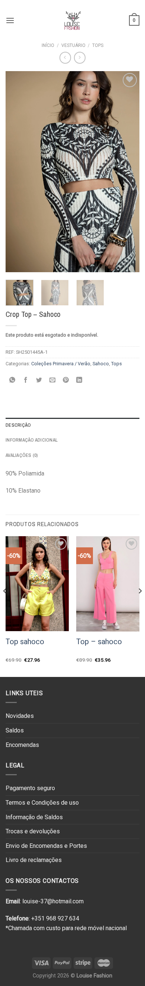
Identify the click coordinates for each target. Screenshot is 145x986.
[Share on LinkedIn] (79, 380)
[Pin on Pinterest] (66, 380)
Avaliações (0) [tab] (22, 455)
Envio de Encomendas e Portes (46, 845)
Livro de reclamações (34, 859)
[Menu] (10, 20)
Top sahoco (25, 641)
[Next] (127, 172)
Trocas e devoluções (33, 831)
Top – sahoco (99, 641)
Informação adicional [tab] (32, 440)
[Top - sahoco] (107, 584)
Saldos (15, 730)
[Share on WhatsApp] (12, 380)
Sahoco (101, 363)
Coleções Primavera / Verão (60, 363)
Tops (97, 45)
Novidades (20, 715)
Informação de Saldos (34, 817)
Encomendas (22, 744)
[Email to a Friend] (52, 380)
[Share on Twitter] (39, 380)
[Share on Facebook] (26, 380)
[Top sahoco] (37, 583)
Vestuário (73, 45)
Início (48, 45)
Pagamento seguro (30, 788)
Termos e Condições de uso (42, 802)
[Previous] (17, 172)
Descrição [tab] (18, 425)
